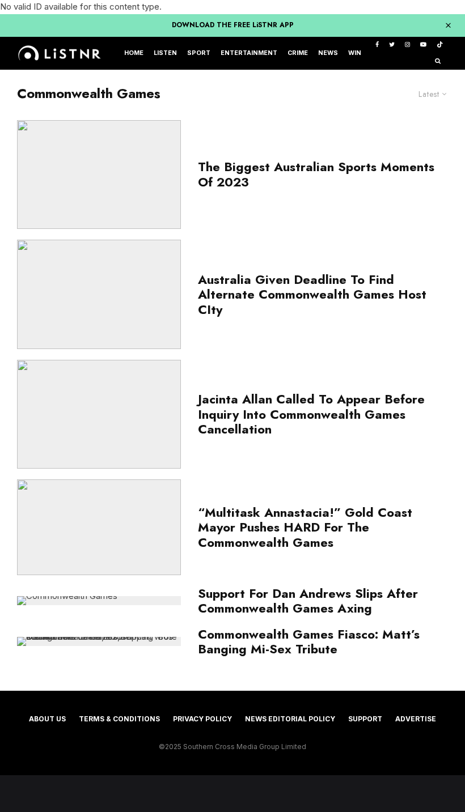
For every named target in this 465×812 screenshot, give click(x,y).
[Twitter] (392, 45)
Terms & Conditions (119, 719)
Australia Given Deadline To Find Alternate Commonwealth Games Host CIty (312, 294)
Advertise (415, 719)
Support (365, 719)
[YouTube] (423, 45)
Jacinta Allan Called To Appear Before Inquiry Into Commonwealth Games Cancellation (311, 414)
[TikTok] (440, 45)
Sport (198, 53)
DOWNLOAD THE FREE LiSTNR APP (233, 25)
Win (354, 53)
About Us (47, 719)
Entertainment (249, 53)
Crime (298, 53)
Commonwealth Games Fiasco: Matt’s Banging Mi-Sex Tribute (309, 642)
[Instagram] (407, 45)
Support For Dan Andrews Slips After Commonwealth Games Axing (308, 601)
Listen (165, 53)
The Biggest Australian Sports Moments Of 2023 (316, 174)
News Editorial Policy (290, 719)
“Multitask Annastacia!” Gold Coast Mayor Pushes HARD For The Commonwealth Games (305, 527)
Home (133, 53)
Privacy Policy (202, 719)
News (328, 53)
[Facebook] (377, 45)
